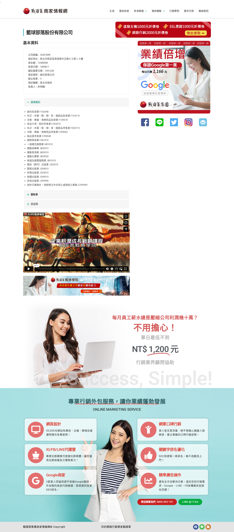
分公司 (34, 204)
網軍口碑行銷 (170, 424)
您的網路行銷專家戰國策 (116, 526)
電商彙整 (157, 11)
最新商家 (124, 11)
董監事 (34, 194)
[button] (76, 102)
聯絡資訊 (204, 11)
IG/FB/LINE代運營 (61, 449)
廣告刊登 (189, 11)
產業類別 (35, 102)
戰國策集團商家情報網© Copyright (44, 526)
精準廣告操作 (170, 475)
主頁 (112, 11)
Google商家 (55, 475)
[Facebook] (196, 527)
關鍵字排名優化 (172, 449)
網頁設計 (53, 424)
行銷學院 (174, 11)
